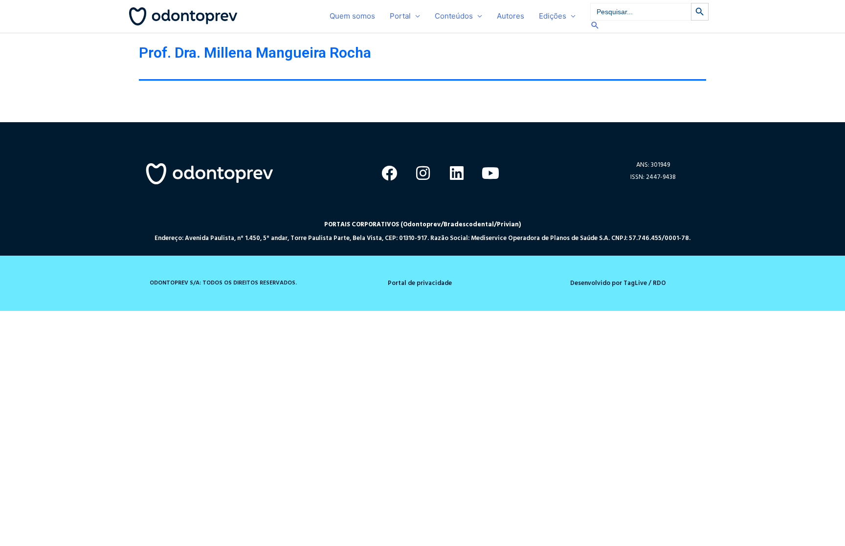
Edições (552, 16)
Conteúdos (454, 16)
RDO (659, 283)
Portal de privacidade (420, 283)
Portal (400, 16)
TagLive (634, 283)
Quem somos (352, 16)
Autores (510, 16)
